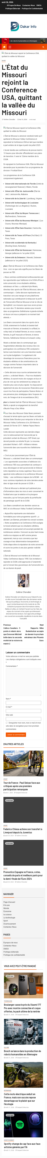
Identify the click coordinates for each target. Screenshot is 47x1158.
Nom (8, 699)
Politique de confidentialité (32, 9)
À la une (6, 905)
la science (7, 914)
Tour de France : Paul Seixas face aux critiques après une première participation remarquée (21, 786)
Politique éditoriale (12, 9)
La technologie (9, 918)
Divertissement (9, 924)
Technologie (8, 1001)
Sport (4, 60)
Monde (6, 908)
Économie (7, 911)
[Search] (43, 47)
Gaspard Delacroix (21, 793)
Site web (9, 715)
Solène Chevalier (10, 119)
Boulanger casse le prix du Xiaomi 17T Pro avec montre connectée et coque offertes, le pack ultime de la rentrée (22, 1008)
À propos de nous (14, 5)
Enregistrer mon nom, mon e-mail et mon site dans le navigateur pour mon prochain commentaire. (23, 726)
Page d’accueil (9, 902)
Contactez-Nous (28, 5)
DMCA (39, 5)
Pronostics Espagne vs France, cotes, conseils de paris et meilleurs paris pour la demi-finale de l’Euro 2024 (23, 875)
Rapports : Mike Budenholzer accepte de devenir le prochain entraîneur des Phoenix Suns (34, 633)
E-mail (9, 707)
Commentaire (12, 666)
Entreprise (7, 1090)
